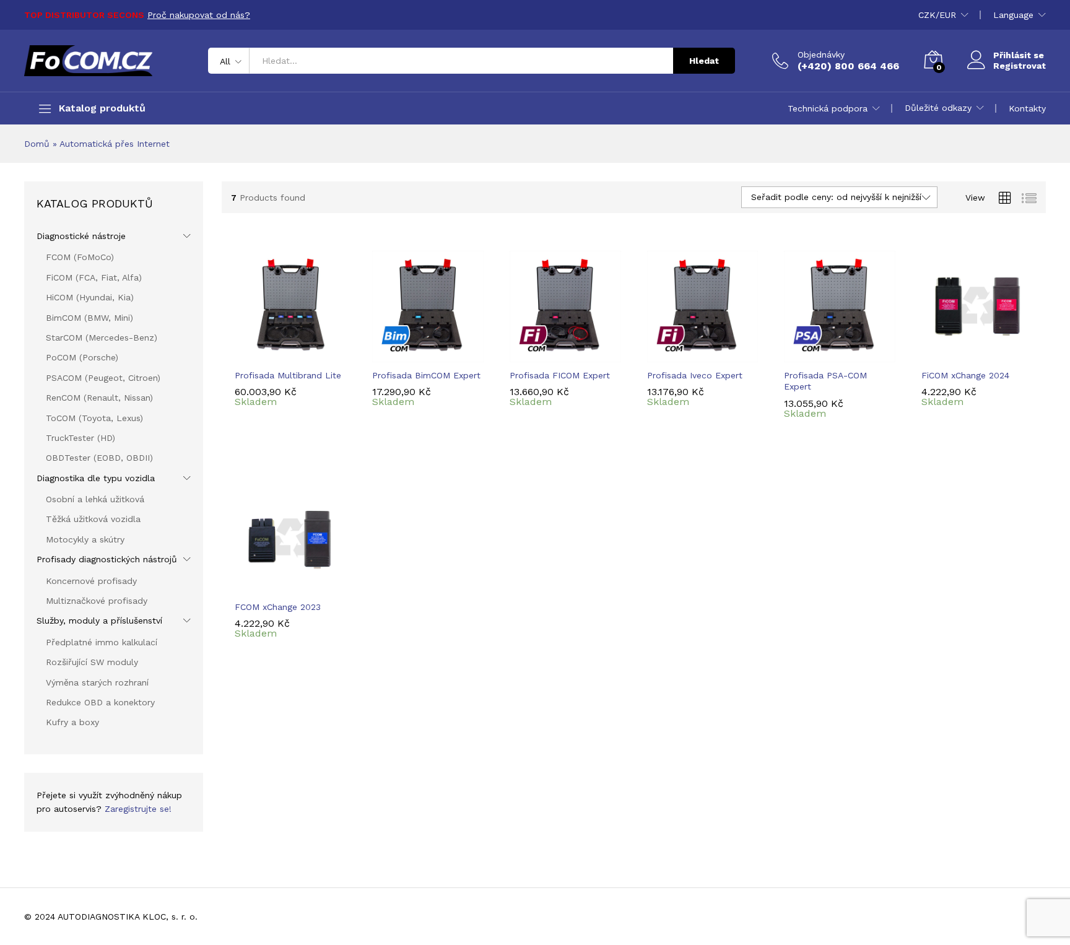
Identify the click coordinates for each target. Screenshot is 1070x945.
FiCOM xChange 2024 (965, 375)
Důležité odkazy (938, 107)
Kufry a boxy (72, 722)
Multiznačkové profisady (96, 601)
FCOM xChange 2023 (278, 607)
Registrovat (1019, 66)
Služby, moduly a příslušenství (99, 620)
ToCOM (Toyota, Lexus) (94, 418)
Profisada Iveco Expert (694, 375)
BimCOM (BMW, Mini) (89, 318)
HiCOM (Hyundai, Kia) (90, 297)
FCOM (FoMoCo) (80, 257)
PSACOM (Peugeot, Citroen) (103, 378)
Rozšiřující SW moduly (92, 662)
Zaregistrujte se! (138, 809)
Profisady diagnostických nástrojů (107, 559)
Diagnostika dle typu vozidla (96, 478)
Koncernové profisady (91, 581)
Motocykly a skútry (85, 539)
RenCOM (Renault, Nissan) (99, 398)
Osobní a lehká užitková (95, 499)
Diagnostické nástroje (81, 236)
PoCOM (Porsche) (82, 357)
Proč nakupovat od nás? (198, 15)
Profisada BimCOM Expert (426, 375)
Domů (37, 144)
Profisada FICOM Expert (560, 375)
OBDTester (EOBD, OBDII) (99, 458)
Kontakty (1027, 108)
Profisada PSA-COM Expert (825, 380)
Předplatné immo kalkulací (101, 642)
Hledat (704, 61)
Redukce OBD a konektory (100, 702)
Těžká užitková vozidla (93, 519)
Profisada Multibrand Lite (288, 375)
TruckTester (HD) (80, 438)
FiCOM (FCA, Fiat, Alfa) (94, 277)
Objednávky (821, 54)
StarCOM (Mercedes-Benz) (101, 337)
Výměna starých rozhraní (97, 682)
